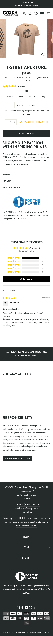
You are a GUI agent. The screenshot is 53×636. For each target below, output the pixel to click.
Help (26, 537)
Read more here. (20, 218)
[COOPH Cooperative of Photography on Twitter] (30, 607)
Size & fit (7, 181)
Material (7, 174)
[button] (10, 86)
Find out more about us (26, 525)
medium (32, 96)
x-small (10, 96)
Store (25, 558)
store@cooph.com (29, 508)
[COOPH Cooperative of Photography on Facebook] (22, 607)
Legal (25, 547)
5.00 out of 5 (34, 248)
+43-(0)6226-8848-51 (28, 504)
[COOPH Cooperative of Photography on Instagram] (18, 607)
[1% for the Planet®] (26, 577)
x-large (20, 105)
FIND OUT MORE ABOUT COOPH (17, 458)
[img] (9, 298)
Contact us (26, 512)
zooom (47, 632)
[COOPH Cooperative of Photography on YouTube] (26, 607)
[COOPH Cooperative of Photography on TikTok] (34, 607)
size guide (26, 113)
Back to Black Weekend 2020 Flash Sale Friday (29, 354)
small (21, 96)
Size (26, 91)
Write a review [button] (26, 279)
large (44, 96)
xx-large (32, 105)
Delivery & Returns (12, 187)
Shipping (34, 77)
